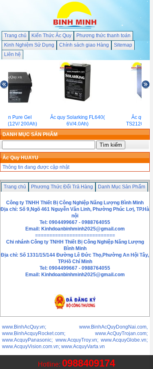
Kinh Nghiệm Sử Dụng (29, 45)
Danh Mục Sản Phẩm (121, 187)
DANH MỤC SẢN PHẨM (30, 134)
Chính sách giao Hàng (84, 45)
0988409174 (88, 363)
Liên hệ (12, 54)
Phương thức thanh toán (103, 35)
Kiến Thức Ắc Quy (51, 35)
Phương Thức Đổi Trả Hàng (62, 187)
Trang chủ (15, 35)
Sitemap (123, 45)
